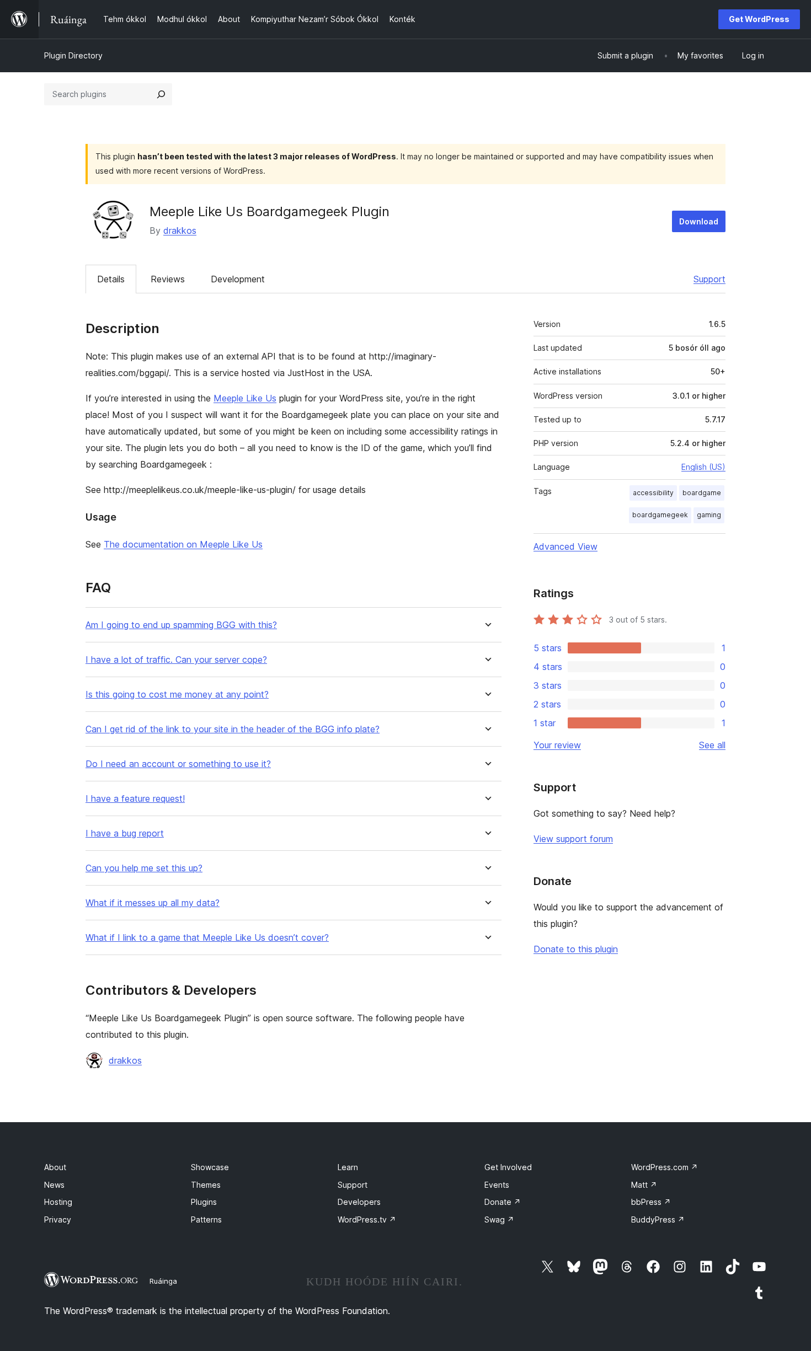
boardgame (701, 493)
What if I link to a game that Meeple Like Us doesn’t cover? (207, 937)
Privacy (57, 1219)
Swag (499, 1219)
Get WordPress (759, 19)
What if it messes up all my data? (153, 903)
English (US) (703, 466)
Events (496, 1184)
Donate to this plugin (575, 949)
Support (709, 279)
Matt (644, 1184)
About (55, 1167)
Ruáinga (163, 1281)
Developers (359, 1202)
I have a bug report (125, 833)
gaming (709, 515)
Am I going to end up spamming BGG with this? (181, 625)
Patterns (206, 1219)
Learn (348, 1167)
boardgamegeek (660, 515)
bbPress (651, 1202)
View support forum (573, 838)
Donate (502, 1202)
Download (698, 221)
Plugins (204, 1202)
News (54, 1184)
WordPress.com (664, 1167)
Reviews (168, 279)
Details (111, 279)
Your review (557, 744)
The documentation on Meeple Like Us (183, 544)
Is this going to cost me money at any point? (177, 694)
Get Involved (508, 1167)
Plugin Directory (73, 55)
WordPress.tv (367, 1219)
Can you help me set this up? (144, 868)
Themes (206, 1184)
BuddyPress (658, 1219)
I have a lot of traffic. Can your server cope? (176, 660)
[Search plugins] (161, 94)
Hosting (58, 1202)
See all (712, 744)
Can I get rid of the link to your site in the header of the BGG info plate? (233, 729)
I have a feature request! (135, 799)
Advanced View (565, 546)
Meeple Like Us (245, 398)
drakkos (179, 230)
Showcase (210, 1167)
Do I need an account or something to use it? (178, 764)
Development (238, 279)
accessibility (653, 493)
